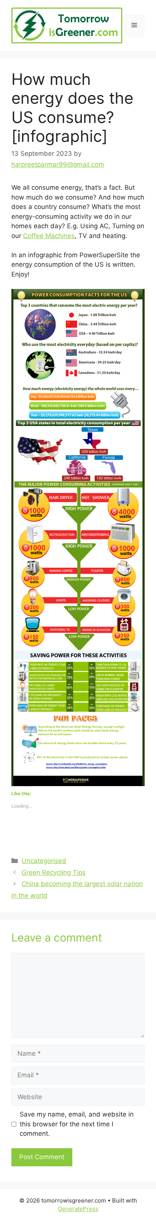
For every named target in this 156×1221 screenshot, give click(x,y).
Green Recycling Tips (54, 872)
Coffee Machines (49, 236)
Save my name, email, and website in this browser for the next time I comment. (77, 1123)
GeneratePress (78, 1208)
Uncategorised (44, 861)
